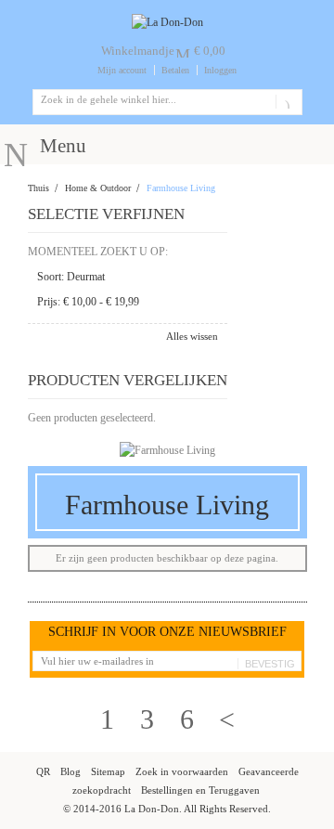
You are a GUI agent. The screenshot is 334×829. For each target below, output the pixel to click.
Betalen (175, 70)
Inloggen (220, 70)
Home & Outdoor (98, 188)
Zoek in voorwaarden (181, 771)
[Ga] (285, 102)
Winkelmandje (137, 51)
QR (43, 771)
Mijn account (122, 70)
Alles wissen (192, 336)
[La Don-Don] (167, 22)
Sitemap (108, 771)
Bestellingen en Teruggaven (200, 790)
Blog (70, 771)
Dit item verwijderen (211, 277)
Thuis (38, 188)
